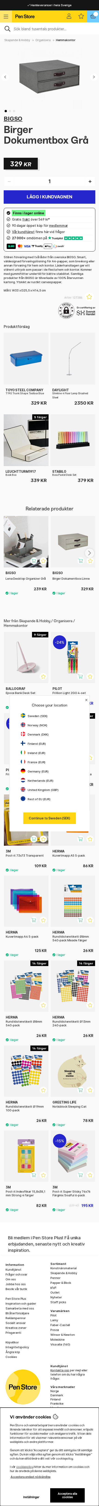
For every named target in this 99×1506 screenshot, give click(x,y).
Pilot (53, 1315)
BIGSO (13, 118)
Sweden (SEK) (37, 716)
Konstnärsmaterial (63, 1268)
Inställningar (31, 1497)
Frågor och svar (16, 1274)
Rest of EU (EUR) (39, 799)
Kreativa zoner (16, 1328)
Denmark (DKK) (38, 734)
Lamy (54, 1320)
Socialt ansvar (16, 1323)
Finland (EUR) (37, 743)
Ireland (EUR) (36, 753)
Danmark (56, 1395)
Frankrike (57, 1403)
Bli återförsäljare (17, 1313)
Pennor (55, 1278)
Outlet (55, 1292)
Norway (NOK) (37, 725)
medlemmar (58, 225)
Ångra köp (13, 1352)
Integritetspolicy (17, 1347)
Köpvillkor (12, 1342)
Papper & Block (60, 1283)
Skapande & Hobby (17, 40)
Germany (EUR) (38, 771)
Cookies (11, 1357)
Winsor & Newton (62, 1334)
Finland (55, 1399)
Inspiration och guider (21, 1303)
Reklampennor (16, 1318)
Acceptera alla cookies (67, 1495)
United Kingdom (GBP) (43, 790)
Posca (54, 1330)
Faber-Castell (60, 1325)
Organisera (43, 40)
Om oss (11, 1279)
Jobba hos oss (16, 1284)
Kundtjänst (13, 1269)
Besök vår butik (16, 1289)
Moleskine (57, 1339)
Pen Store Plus (16, 1298)
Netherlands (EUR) (40, 780)
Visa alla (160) (60, 1344)
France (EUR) (36, 762)
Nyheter (56, 1297)
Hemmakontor (66, 40)
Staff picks (58, 1302)
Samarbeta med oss (20, 1308)
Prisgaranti (13, 1332)
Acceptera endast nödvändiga (30, 1477)
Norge (54, 1391)
